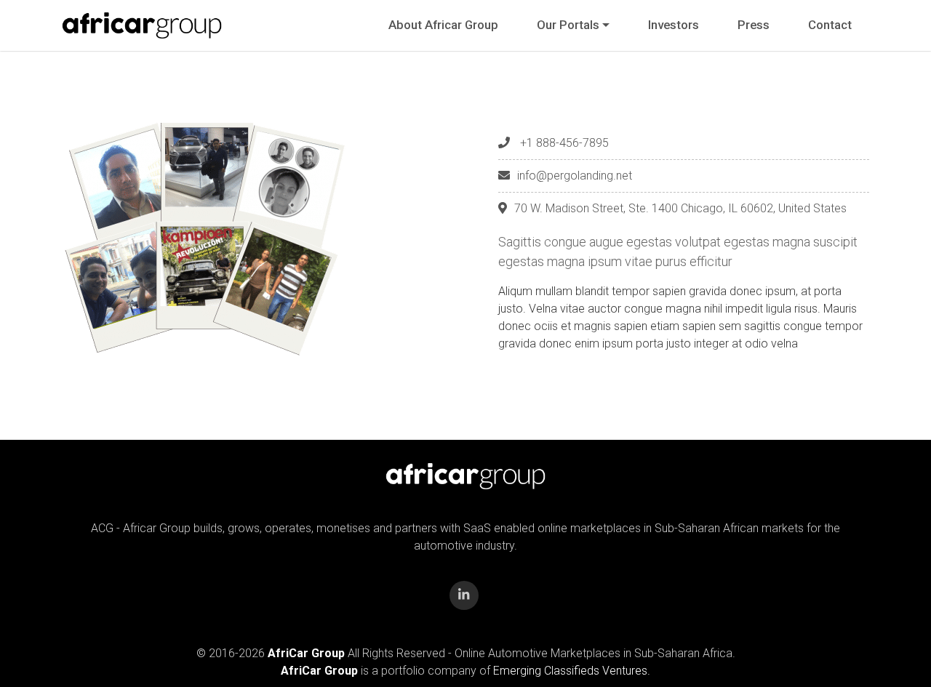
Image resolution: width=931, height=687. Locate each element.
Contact (830, 24)
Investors (673, 24)
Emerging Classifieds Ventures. (571, 671)
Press (754, 24)
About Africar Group (443, 24)
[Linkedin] (464, 595)
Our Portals (568, 24)
